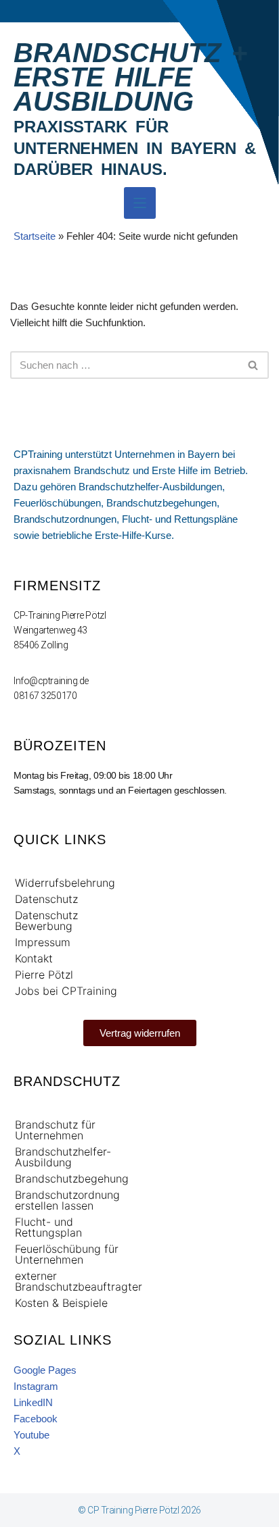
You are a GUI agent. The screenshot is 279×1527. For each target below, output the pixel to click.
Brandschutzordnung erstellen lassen (67, 1199)
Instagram (36, 1386)
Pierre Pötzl (44, 974)
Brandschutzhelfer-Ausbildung (63, 1156)
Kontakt (34, 958)
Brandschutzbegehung (72, 1178)
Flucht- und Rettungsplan (48, 1226)
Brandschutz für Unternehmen (55, 1129)
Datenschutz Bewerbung (46, 919)
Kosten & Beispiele (61, 1302)
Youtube (31, 1435)
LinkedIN (33, 1402)
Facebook (36, 1418)
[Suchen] (253, 365)
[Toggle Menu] (140, 203)
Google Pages (45, 1370)
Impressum (42, 941)
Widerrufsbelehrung (65, 882)
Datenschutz (46, 898)
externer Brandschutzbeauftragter (75, 1280)
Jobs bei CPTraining (66, 990)
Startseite (35, 236)
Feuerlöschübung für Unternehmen (67, 1253)
